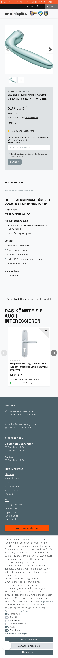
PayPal (13, 627)
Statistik (14, 617)
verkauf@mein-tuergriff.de (22, 424)
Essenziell (15, 614)
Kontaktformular (12, 478)
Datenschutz (11, 508)
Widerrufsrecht (12, 490)
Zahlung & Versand (14, 504)
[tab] (29, 183)
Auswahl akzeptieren (29, 645)
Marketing (15, 620)
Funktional (15, 630)
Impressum (10, 512)
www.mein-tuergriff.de (20, 427)
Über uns (9, 474)
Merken (14, 123)
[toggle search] (37, 6)
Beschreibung (14, 182)
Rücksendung (11, 515)
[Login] (27, 6)
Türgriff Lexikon (12, 486)
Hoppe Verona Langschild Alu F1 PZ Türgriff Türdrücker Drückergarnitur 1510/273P (29, 367)
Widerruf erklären (27, 528)
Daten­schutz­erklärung (17, 611)
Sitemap (9, 493)
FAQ (7, 482)
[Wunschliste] (42, 6)
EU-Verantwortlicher (19, 190)
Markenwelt (10, 518)
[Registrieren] (32, 6)
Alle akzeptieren (29, 639)
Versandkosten (31, 117)
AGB (7, 500)
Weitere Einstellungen (16, 633)
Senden (14, 161)
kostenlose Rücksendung (36, 2)
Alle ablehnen (29, 652)
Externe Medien (18, 623)
